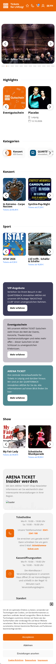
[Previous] (6, 107)
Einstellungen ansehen (28, 653)
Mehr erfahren (17, 308)
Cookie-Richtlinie (15, 660)
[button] (51, 604)
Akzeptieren (28, 637)
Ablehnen (28, 645)
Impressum (43, 660)
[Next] (50, 107)
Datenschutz (30, 660)
